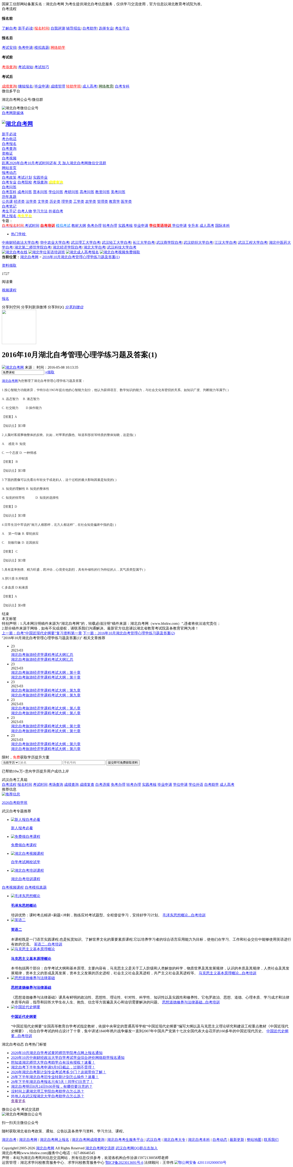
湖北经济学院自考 (67, 247)
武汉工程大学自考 (252, 242)
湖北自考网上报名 (54, 1140)
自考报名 (9, 144)
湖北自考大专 (174, 1140)
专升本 (193, 225)
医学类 (126, 201)
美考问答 (118, 192)
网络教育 (106, 86)
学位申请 (179, 225)
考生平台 (122, 28)
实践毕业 (40, 177)
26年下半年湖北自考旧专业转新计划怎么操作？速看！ (55, 1077)
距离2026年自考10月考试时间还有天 (32, 163)
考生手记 (9, 211)
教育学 (114, 201)
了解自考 (9, 28)
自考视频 (9, 158)
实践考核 (125, 225)
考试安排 (9, 47)
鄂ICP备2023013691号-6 (124, 1162)
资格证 (7, 153)
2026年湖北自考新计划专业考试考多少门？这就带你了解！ (58, 1072)
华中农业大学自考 (54, 242)
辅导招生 (73, 28)
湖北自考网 (29, 257)
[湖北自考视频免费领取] (120, 252)
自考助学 (89, 28)
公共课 (7, 201)
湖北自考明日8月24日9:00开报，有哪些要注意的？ (51, 1086)
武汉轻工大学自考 (116, 242)
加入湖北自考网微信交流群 (84, 163)
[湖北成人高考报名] (82, 252)
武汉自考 (153, 1140)
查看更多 (18, 1101)
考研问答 (71, 192)
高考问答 (87, 192)
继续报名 (25, 86)
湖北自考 (9, 1140)
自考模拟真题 (36, 887)
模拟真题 (41, 47)
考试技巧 (41, 67)
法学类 (31, 201)
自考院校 (24, 182)
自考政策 (9, 177)
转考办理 (110, 225)
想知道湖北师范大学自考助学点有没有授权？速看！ (53, 1062)
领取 (49, 372)
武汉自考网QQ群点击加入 (137, 1148)
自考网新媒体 (13, 113)
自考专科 (122, 86)
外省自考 (56, 211)
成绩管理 (58, 86)
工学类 (78, 201)
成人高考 (89, 86)
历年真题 (9, 197)
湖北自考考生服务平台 (126, 1140)
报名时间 (41, 28)
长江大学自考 (144, 242)
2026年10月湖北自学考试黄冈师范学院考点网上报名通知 (57, 1053)
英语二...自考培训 (48, 944)
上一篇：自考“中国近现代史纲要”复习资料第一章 (42, 633)
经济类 (19, 201)
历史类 (54, 201)
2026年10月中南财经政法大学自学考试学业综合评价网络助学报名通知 (68, 1058)
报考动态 (9, 173)
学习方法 (40, 211)
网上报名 (9, 216)
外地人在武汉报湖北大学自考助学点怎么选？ (47, 1096)
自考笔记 (9, 206)
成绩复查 (87, 784)
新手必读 (25, 28)
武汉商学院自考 (169, 242)
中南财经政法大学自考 (20, 242)
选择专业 (106, 28)
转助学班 (73, 86)
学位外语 (196, 784)
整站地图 (254, 1140)
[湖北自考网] (17, 124)
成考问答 (24, 192)
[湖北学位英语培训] (46, 252)
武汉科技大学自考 (121, 247)
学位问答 (56, 192)
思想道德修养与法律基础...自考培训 (191, 1002)
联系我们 (271, 1140)
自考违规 (102, 784)
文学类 (43, 201)
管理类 (102, 201)
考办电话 (9, 139)
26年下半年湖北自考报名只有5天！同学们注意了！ (52, 1082)
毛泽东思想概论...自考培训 (184, 915)
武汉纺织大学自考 (198, 242)
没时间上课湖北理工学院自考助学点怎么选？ (47, 1091)
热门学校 (18, 234)
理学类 (66, 201)
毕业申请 (41, 86)
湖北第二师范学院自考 (32, 247)
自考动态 (219, 1140)
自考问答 (9, 187)
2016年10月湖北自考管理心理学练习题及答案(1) (81, 257)
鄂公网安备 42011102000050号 (202, 1162)
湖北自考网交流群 (100, 1148)
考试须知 (25, 67)
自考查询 (9, 149)
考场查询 (9, 67)
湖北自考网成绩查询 (88, 1140)
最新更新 (237, 1140)
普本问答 (40, 192)
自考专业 (9, 182)
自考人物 (24, 211)
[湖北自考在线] (14, 252)
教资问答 (102, 192)
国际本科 (222, 225)
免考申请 (25, 47)
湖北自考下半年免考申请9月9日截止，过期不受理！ (53, 1067)
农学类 (90, 201)
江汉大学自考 (225, 242)
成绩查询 (9, 86)
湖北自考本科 (199, 1140)
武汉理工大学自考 (85, 242)
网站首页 (9, 168)
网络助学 (58, 47)
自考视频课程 (13, 887)
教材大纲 (78, 225)
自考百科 (9, 192)
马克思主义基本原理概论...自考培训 (227, 973)
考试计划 (24, 177)
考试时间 (32, 225)
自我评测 (58, 28)
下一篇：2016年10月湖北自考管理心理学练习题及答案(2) (129, 633)
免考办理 (94, 225)
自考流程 (9, 784)
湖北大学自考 (95, 247)
